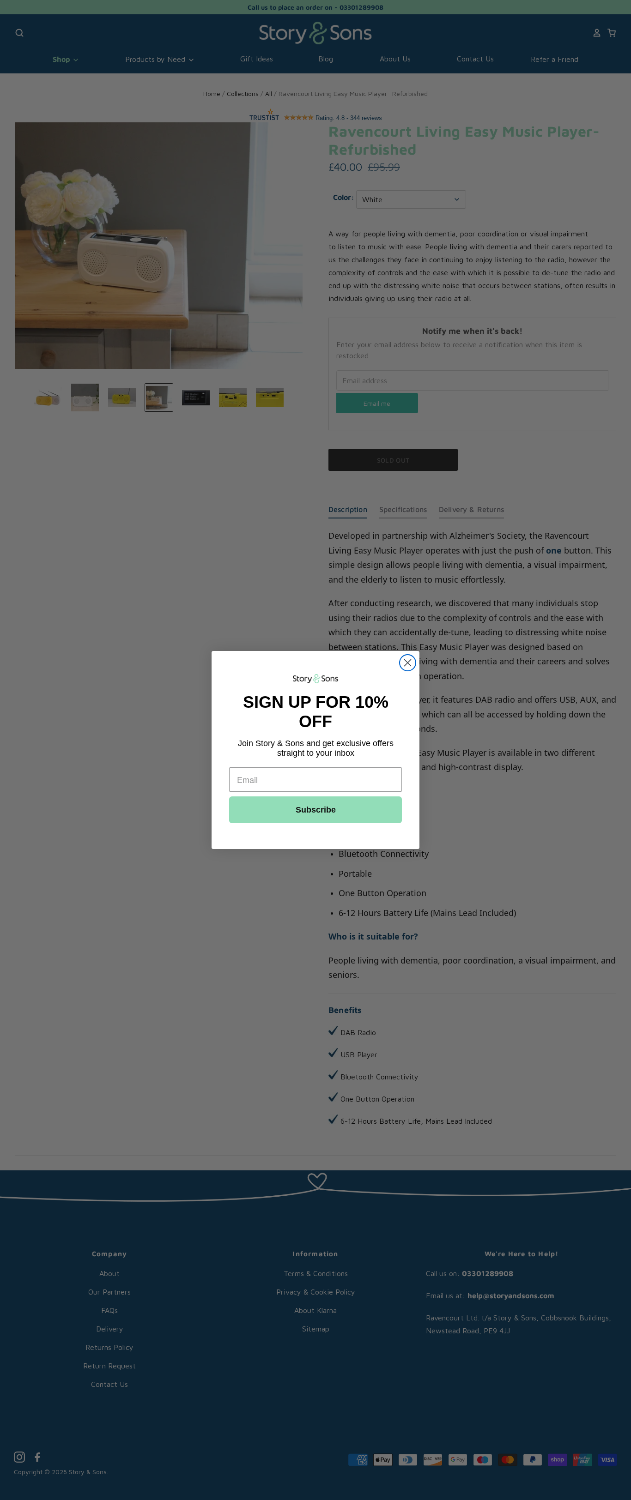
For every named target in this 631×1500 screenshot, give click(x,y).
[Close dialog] (408, 663)
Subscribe (316, 809)
